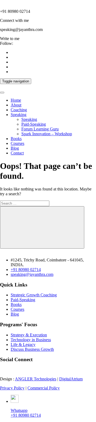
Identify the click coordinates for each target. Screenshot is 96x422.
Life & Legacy (23, 344)
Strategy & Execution (29, 335)
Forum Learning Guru (40, 129)
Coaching (19, 110)
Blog (15, 148)
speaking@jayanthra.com (32, 274)
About (16, 105)
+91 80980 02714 (26, 269)
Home (16, 100)
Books (16, 138)
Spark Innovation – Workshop (46, 134)
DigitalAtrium (71, 379)
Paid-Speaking (33, 124)
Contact (17, 153)
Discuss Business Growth (32, 349)
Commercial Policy (43, 388)
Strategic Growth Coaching (34, 295)
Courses (17, 143)
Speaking (18, 114)
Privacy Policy (12, 388)
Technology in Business (31, 339)
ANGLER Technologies (35, 379)
